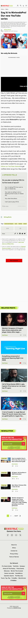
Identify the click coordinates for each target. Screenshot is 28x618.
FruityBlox (14, 578)
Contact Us (14, 550)
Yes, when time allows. (11, 198)
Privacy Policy (17, 447)
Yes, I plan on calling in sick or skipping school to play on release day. (14, 193)
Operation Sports (9, 575)
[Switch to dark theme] (23, 5)
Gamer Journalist (9, 573)
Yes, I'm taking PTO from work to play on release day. (14, 187)
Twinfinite (16, 566)
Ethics (14, 548)
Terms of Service (10, 447)
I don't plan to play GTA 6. (12, 202)
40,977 (16, 515)
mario (16, 223)
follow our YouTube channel (10, 166)
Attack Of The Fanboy (9, 568)
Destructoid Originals (9, 223)
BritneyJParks (7, 29)
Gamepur (22, 566)
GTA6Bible (13, 580)
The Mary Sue (19, 575)
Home (2, 9)
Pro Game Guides (7, 566)
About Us (14, 545)
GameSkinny (18, 573)
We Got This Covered (17, 571)
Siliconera (7, 571)
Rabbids (20, 223)
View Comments (14, 260)
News (7, 9)
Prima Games (20, 568)
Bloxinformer (22, 578)
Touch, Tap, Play (5, 578)
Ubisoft (24, 223)
